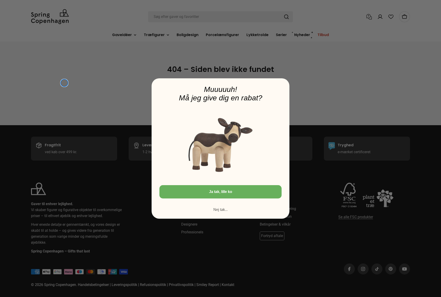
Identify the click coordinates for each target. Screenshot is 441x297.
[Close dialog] (64, 83)
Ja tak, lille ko (220, 192)
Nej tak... (220, 210)
